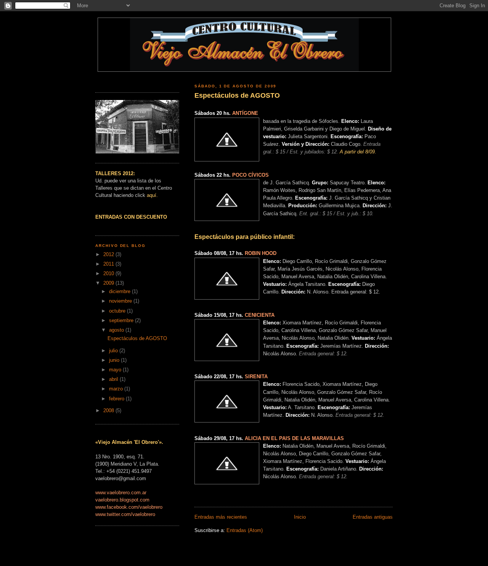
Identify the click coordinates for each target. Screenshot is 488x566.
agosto (117, 330)
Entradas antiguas (373, 517)
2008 (109, 410)
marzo (116, 389)
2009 (109, 283)
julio (114, 350)
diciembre (120, 291)
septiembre (122, 320)
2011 (109, 264)
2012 (109, 254)
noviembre (121, 301)
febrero (117, 399)
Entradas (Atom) (244, 530)
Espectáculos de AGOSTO (237, 95)
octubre (118, 311)
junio (115, 360)
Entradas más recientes (220, 517)
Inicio (300, 517)
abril (114, 379)
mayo (116, 369)
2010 (109, 273)
